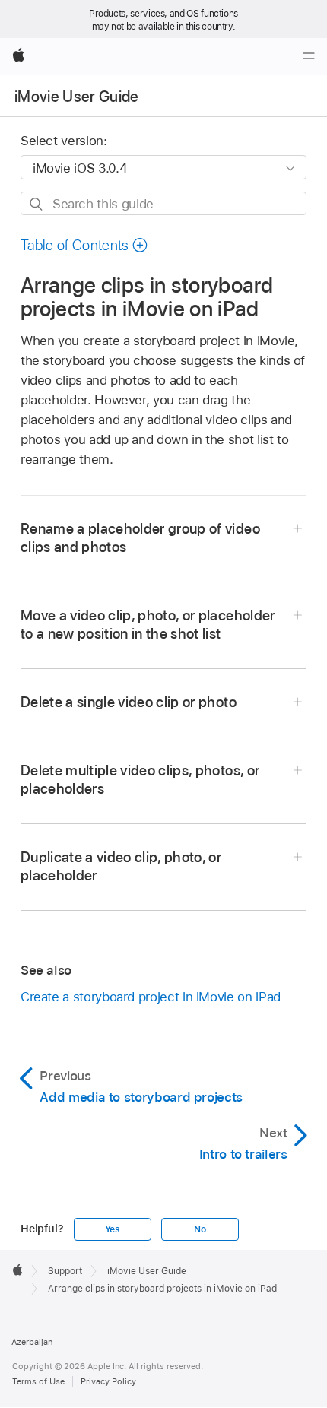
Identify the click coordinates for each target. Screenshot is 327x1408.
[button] (84, 245)
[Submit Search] (37, 204)
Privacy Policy (108, 1381)
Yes (112, 1229)
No (200, 1229)
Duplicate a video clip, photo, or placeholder (121, 866)
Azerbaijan (31, 1342)
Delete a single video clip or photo (129, 702)
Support (65, 1271)
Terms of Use (38, 1381)
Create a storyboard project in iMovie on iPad (151, 996)
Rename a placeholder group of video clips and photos (140, 538)
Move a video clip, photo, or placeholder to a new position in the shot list (148, 624)
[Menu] (308, 56)
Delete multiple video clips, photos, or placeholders (140, 780)
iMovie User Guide (76, 96)
